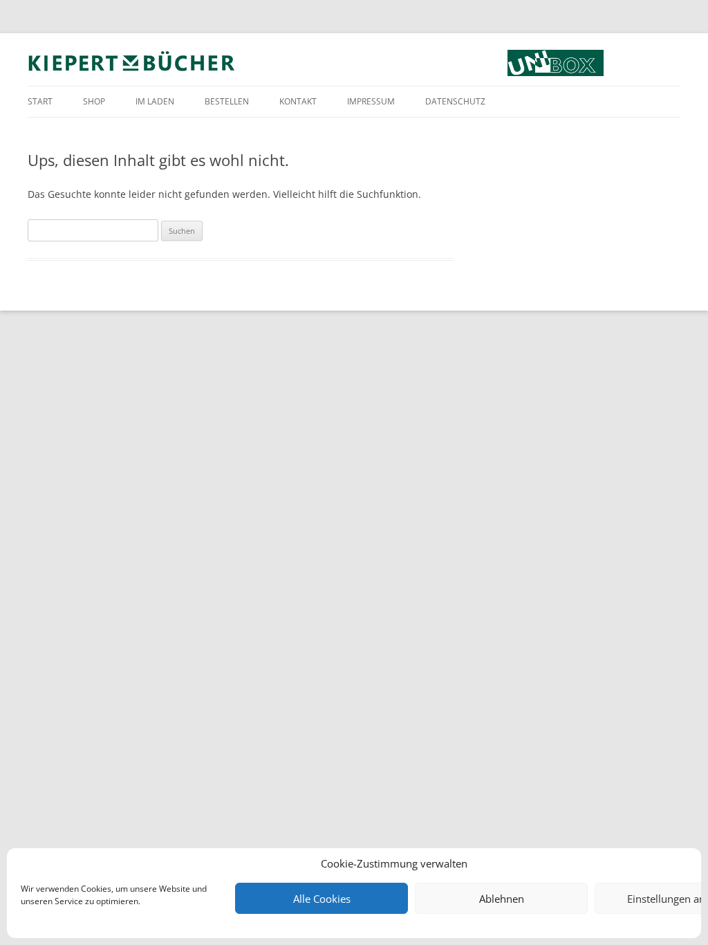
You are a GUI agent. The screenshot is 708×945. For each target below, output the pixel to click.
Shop (94, 101)
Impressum (371, 101)
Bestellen (227, 101)
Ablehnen (501, 899)
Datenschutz (455, 101)
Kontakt (298, 101)
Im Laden (155, 101)
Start (40, 101)
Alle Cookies (322, 899)
